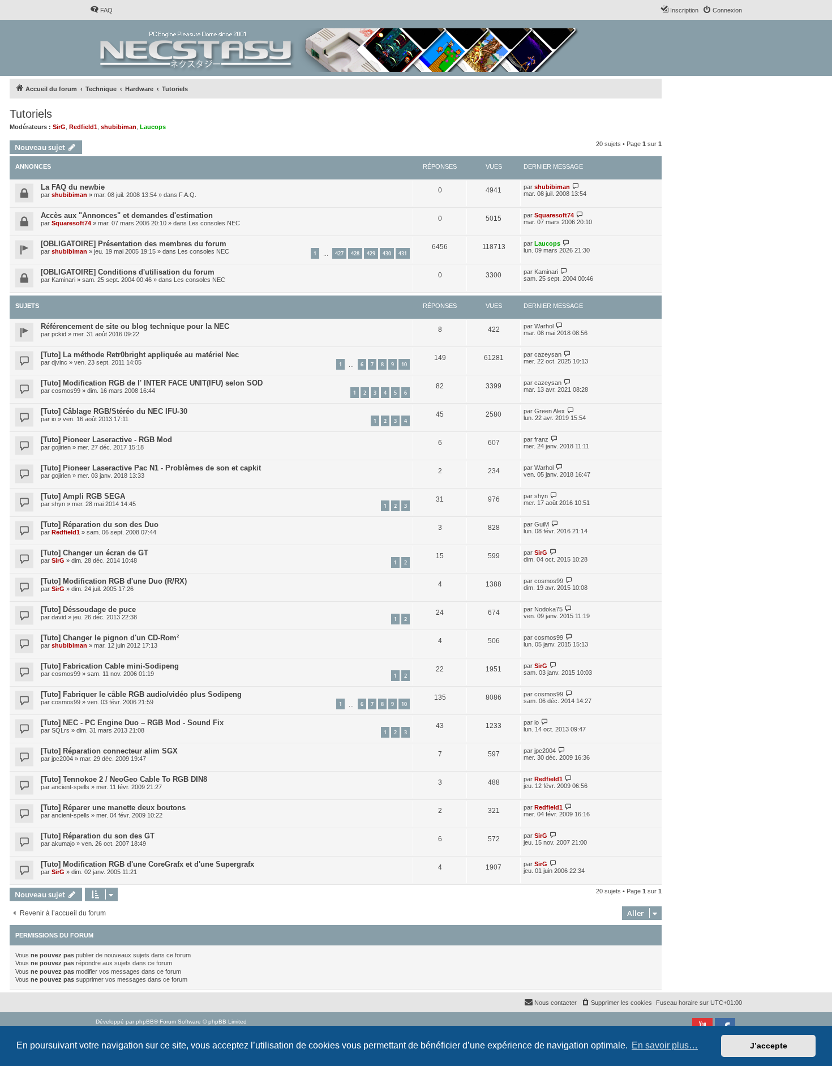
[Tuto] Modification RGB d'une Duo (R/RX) (114, 581)
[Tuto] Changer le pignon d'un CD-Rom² (110, 637)
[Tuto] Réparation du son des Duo (99, 524)
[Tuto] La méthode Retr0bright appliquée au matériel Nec (140, 354)
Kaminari (63, 279)
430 (387, 253)
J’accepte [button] (768, 1045)
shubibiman (118, 126)
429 (371, 253)
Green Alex (549, 411)
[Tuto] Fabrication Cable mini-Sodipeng (110, 666)
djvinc (59, 362)
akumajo (63, 843)
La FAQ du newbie (73, 187)
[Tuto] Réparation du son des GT (98, 836)
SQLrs (61, 730)
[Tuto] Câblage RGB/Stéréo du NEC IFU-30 (114, 411)
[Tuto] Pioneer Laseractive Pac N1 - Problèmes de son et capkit (151, 468)
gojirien (61, 447)
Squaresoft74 (71, 223)
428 (355, 253)
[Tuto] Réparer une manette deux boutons (113, 807)
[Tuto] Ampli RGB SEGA (83, 496)
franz (541, 439)
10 (404, 364)
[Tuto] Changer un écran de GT (94, 553)
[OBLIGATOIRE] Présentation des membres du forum (133, 243)
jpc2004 (62, 758)
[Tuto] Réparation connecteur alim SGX (109, 751)
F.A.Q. (187, 194)
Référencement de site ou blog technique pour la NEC (135, 326)
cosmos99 (66, 390)
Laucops (153, 126)
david (59, 617)
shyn (58, 503)
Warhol (544, 326)
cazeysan (547, 354)
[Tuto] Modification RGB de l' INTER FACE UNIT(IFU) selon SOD (152, 383)
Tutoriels (31, 114)
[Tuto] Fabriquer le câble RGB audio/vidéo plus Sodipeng (141, 694)
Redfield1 (83, 126)
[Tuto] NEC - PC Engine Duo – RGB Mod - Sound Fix (132, 722)
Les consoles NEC (214, 223)
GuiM (541, 524)
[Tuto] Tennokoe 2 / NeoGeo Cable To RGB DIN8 (124, 779)
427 (339, 253)
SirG (59, 126)
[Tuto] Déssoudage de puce (88, 609)
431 (402, 253)
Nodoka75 (548, 609)
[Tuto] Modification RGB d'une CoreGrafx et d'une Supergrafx (147, 864)
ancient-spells (70, 787)
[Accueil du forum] (340, 48)
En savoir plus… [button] (665, 1045)
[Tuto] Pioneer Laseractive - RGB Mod (106, 439)
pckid (59, 334)
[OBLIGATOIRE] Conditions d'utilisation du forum (128, 272)
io (54, 419)
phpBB (145, 1021)
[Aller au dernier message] (576, 186)
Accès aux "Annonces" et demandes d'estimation (127, 215)
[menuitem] (101, 10)
